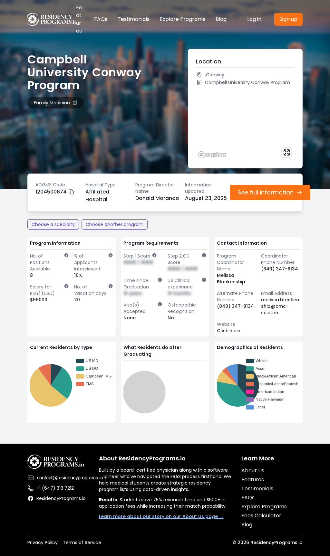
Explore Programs (182, 19)
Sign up (288, 19)
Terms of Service (82, 542)
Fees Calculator (261, 515)
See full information (266, 192)
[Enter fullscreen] (286, 152)
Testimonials (134, 19)
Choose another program (114, 224)
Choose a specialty (53, 224)
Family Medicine (52, 102)
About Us (252, 470)
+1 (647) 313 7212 (55, 488)
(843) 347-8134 (279, 269)
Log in (254, 19)
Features (79, 19)
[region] (245, 124)
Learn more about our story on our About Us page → (161, 516)
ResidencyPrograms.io (61, 498)
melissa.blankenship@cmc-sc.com (280, 306)
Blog (221, 19)
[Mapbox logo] (212, 154)
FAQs (100, 19)
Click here (228, 330)
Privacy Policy (42, 542)
